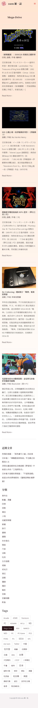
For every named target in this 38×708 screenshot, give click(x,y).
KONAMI (13, 623)
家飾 (4, 508)
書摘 (4, 532)
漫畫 (30, 671)
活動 (4, 553)
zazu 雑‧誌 (15, 3)
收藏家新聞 (6, 520)
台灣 (21, 654)
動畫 (16, 649)
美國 (25, 676)
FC (5, 623)
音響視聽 (5, 598)
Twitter (16, 644)
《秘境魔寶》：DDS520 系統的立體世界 (19, 54)
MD (30, 623)
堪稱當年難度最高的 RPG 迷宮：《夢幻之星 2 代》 (18, 213)
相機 (4, 565)
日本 (21, 665)
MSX (17, 628)
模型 (22, 671)
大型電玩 (7, 660)
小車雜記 (26, 660)
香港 (5, 686)
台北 (13, 655)
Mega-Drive (8, 628)
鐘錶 (4, 581)
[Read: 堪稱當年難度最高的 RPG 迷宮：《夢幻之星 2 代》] (19, 197)
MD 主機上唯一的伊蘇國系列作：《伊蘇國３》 (19, 133)
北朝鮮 (24, 649)
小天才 (16, 660)
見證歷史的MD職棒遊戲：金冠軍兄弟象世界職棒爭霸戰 (18, 379)
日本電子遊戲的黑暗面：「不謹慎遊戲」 (18, 473)
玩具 (4, 557)
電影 (4, 590)
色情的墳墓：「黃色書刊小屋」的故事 (17, 454)
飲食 (4, 602)
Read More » (7, 95)
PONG (6, 639)
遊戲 (8, 57)
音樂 (4, 594)
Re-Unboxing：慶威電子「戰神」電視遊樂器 (18, 293)
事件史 (4, 495)
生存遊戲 (5, 561)
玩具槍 (6, 676)
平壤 (5, 665)
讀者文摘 (7, 681)
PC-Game (21, 633)
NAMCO (26, 628)
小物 (4, 516)
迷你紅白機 (25, 681)
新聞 (4, 524)
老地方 (4, 569)
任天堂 (7, 649)
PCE (30, 633)
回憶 (4, 57)
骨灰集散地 (15, 686)
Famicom (25, 618)
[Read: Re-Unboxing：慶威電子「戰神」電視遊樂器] (19, 277)
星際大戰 (7, 671)
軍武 (4, 573)
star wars (7, 644)
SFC (29, 639)
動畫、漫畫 (6, 499)
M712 (22, 623)
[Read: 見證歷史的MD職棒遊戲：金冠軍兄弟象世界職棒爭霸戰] (19, 364)
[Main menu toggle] (34, 3)
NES (5, 633)
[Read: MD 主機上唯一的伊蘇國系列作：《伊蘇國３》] (19, 117)
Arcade (6, 618)
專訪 (4, 512)
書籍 (4, 536)
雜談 (4, 585)
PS (13, 638)
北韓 (5, 655)
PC (12, 633)
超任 (15, 681)
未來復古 (5, 540)
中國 (25, 644)
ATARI (15, 618)
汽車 (4, 549)
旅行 (4, 528)
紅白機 (16, 676)
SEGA (21, 638)
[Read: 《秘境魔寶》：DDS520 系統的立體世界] (19, 39)
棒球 (15, 671)
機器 (4, 544)
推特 (13, 665)
